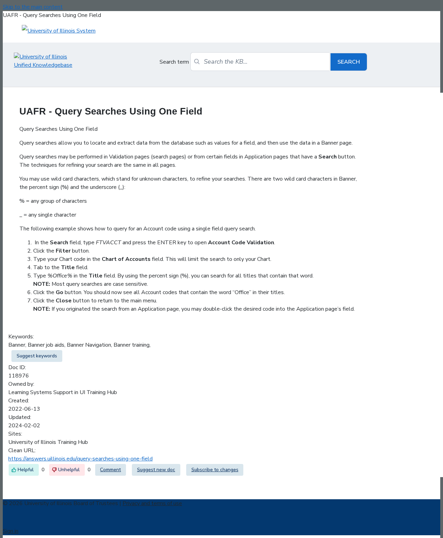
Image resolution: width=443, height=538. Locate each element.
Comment (110, 469)
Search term (174, 62)
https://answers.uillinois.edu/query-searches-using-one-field (80, 459)
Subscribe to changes (214, 469)
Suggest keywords (37, 356)
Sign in (10, 531)
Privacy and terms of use (152, 503)
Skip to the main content (33, 7)
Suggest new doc (156, 469)
